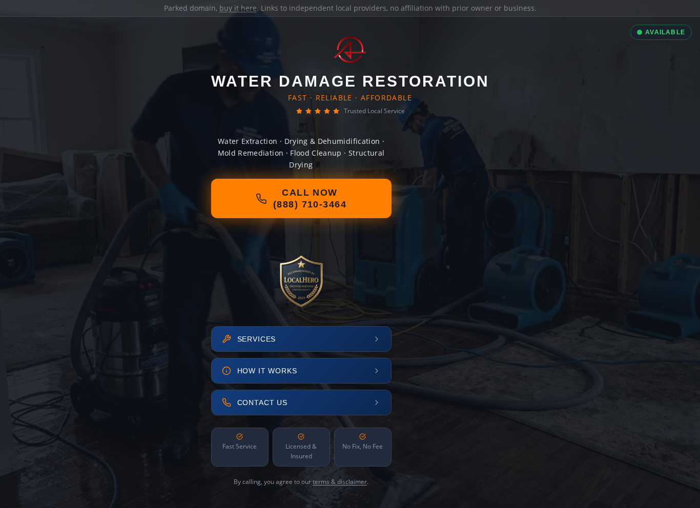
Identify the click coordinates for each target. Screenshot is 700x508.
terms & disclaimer (340, 481)
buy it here (238, 8)
